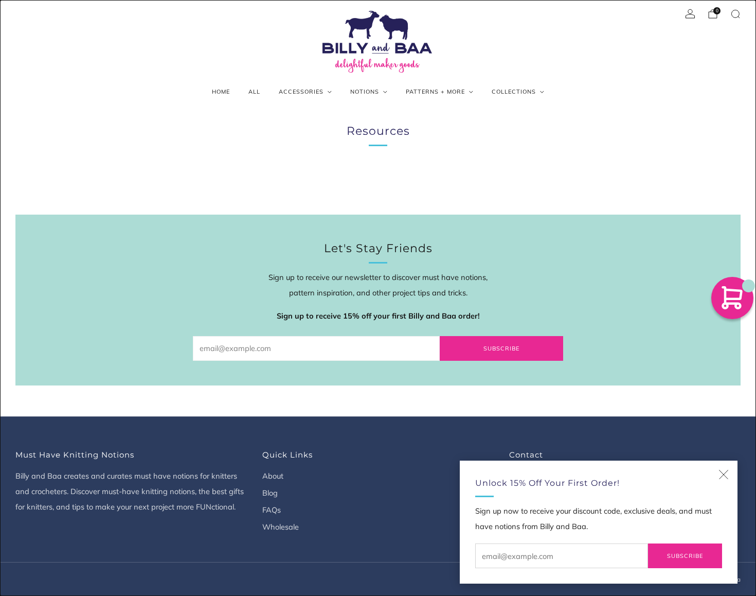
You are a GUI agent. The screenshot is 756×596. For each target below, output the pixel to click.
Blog (270, 493)
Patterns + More (435, 91)
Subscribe (685, 555)
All (254, 91)
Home (221, 91)
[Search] (735, 14)
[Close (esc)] (723, 474)
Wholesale (280, 527)
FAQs (271, 510)
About (272, 476)
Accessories (301, 91)
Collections (514, 91)
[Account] (690, 14)
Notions (364, 91)
